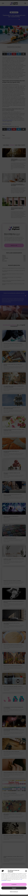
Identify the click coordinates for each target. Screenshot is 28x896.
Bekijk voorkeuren (14, 891)
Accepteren (14, 884)
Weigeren (14, 888)
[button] (26, 871)
